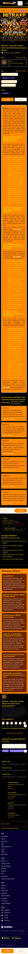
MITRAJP (3, 10)
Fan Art (3, 839)
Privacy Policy (13, 930)
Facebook (7, 912)
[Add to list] (3, 723)
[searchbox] (14, 746)
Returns (3, 888)
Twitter (6, 915)
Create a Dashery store (7, 879)
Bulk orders (4, 854)
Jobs (2, 873)
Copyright (4, 898)
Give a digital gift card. (17, 523)
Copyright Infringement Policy (9, 828)
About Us (3, 861)
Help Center (4, 890)
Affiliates (3, 868)
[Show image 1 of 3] (12, 41)
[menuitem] (3, 11)
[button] (20, 725)
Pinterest (6, 920)
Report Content (5, 824)
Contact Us (4, 901)
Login (2, 849)
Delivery (3, 885)
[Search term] (20, 3)
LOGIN (7, 951)
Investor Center (5, 863)
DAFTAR (20, 951)
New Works (4, 841)
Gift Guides (4, 836)
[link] (5, 751)
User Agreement (5, 930)
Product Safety (5, 895)
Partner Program (6, 866)
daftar (3, 851)
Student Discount (6, 846)
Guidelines (4, 893)
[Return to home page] (9, 3)
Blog (2, 844)
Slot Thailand (17, 229)
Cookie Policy (21, 930)
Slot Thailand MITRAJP (15, 10)
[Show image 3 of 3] (15, 41)
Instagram (7, 910)
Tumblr (6, 918)
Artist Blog (4, 876)
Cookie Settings (5, 903)
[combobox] (20, 3)
